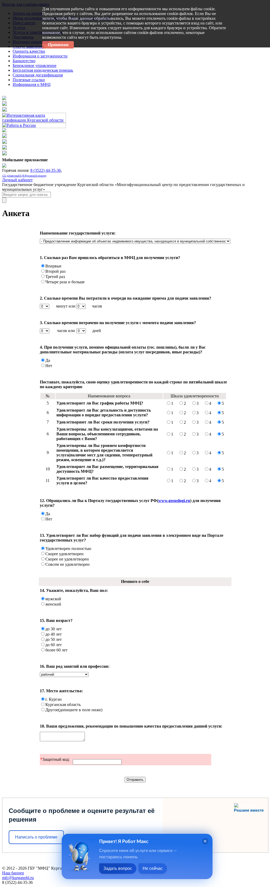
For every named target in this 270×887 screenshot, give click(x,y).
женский (53, 604)
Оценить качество (29, 51)
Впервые (53, 266)
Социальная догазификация (38, 75)
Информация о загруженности (40, 56)
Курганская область (63, 704)
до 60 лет (53, 644)
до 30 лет (53, 629)
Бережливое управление (34, 65)
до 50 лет (53, 639)
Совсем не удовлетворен (67, 564)
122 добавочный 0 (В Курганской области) (24, 175)
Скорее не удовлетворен (67, 559)
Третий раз (55, 276)
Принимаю (58, 44)
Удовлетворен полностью (68, 548)
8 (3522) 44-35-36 (45, 170)
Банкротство (24, 61)
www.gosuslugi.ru (174, 500)
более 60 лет (56, 650)
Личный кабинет (17, 180)
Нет (48, 365)
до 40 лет (53, 634)
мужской (53, 599)
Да (47, 360)
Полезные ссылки (29, 79)
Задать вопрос (117, 868)
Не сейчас (153, 868)
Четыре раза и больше (65, 282)
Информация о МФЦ (32, 84)
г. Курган (53, 699)
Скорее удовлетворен (64, 554)
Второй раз (55, 271)
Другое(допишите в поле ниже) (73, 710)
